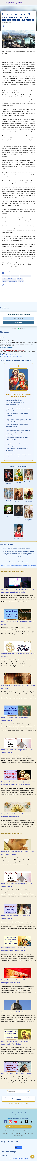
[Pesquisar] (35, 3)
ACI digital (9, 271)
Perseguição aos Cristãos (10, 281)
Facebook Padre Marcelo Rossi (12, 357)
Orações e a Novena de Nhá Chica (13, 1012)
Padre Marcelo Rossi (9, 355)
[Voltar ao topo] (32, 1156)
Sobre (14, 1113)
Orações (20, 1113)
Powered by (14, 328)
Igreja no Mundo (25, 276)
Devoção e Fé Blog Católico (14, 3)
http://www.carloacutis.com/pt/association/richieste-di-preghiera (18, 565)
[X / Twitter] (21, 1121)
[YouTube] (16, 1121)
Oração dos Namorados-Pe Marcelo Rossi (16, 1073)
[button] (3, 26)
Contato (27, 1113)
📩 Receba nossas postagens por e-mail (18, 1126)
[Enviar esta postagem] (3, 273)
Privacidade (18, 1115)
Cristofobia (15, 276)
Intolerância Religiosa (9, 278)
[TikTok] (32, 1121)
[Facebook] (5, 1121)
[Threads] (27, 1121)
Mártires (19, 278)
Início (8, 1113)
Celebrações (6, 276)
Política (21, 281)
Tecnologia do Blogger (19, 1158)
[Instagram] (11, 1121)
